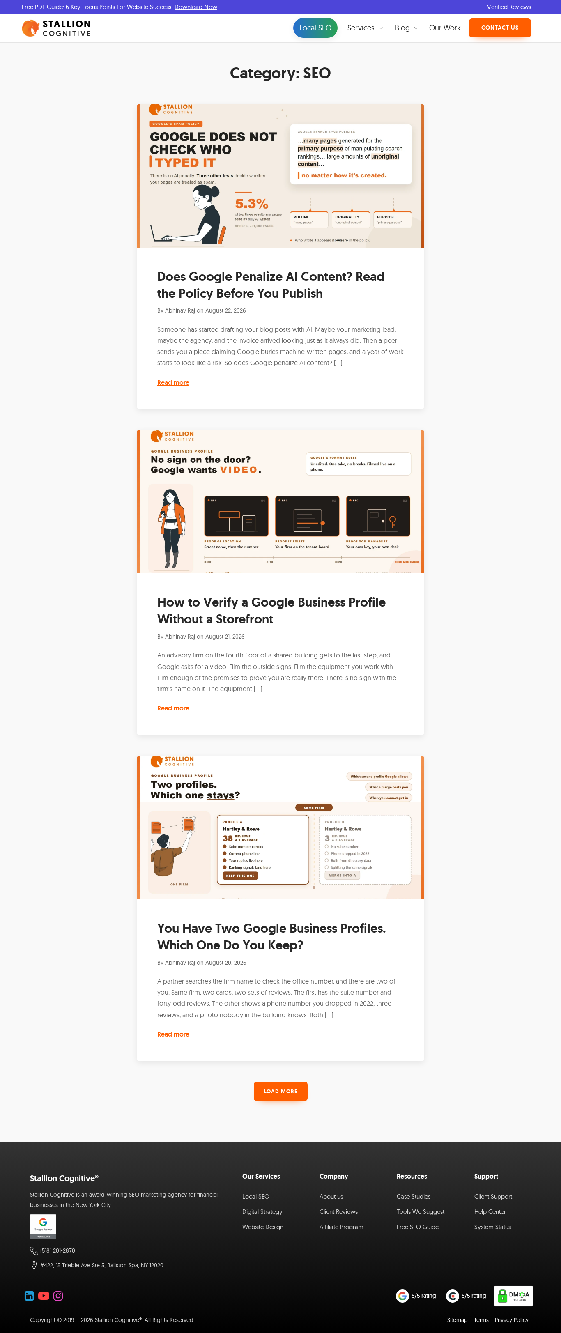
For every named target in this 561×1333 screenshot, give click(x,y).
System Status (492, 1227)
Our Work (445, 27)
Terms (481, 1320)
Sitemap (457, 1320)
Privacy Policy (512, 1320)
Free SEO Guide (418, 1227)
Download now (196, 7)
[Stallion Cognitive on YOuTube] (43, 1295)
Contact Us (500, 27)
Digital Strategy (262, 1212)
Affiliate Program (341, 1227)
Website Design (262, 1227)
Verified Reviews (509, 7)
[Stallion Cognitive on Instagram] (58, 1295)
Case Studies (413, 1196)
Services (361, 27)
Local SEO (315, 27)
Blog (402, 27)
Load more (280, 1091)
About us (331, 1196)
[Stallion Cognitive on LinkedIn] (29, 1295)
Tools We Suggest (420, 1212)
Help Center (490, 1212)
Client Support (493, 1196)
